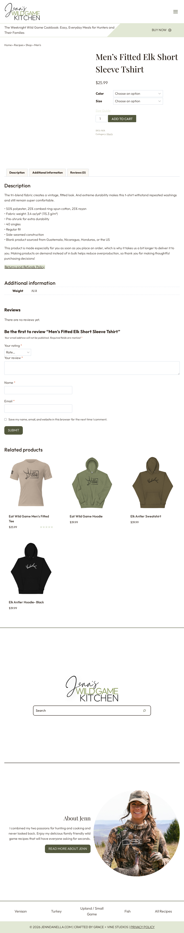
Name (9, 383)
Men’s (37, 45)
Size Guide (103, 111)
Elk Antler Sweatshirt (145, 516)
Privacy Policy (142, 927)
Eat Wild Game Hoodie (86, 516)
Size (99, 101)
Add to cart (122, 119)
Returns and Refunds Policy (25, 267)
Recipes (18, 45)
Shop (29, 45)
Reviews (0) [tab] (78, 172)
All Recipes (163, 911)
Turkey (56, 911)
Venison (21, 911)
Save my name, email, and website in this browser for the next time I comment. (57, 419)
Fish (128, 911)
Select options (81, 533)
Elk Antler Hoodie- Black (26, 602)
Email (9, 401)
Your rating (13, 346)
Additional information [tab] (47, 172)
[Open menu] (175, 11)
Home (8, 45)
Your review (13, 358)
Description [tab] (17, 172)
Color (100, 93)
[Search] (144, 710)
